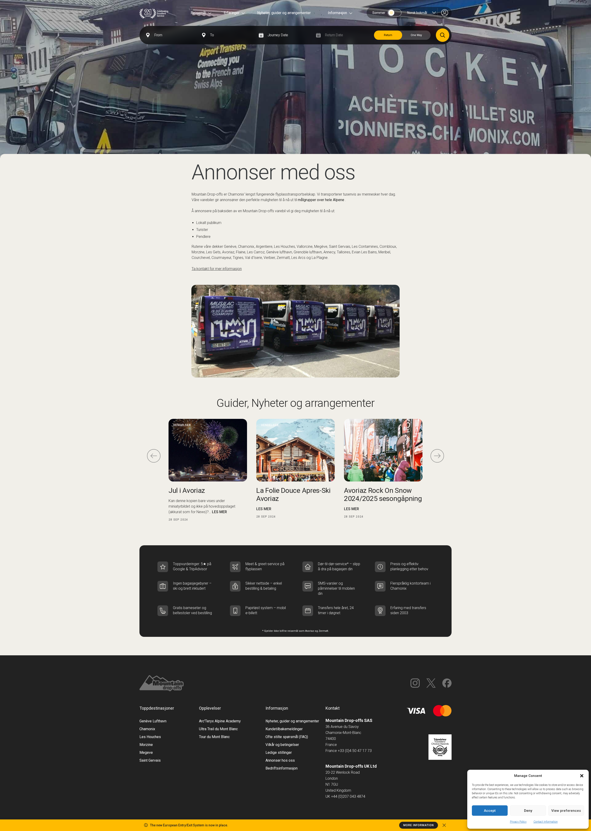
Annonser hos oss (280, 760)
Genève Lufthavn (152, 721)
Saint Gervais (150, 760)
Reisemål (198, 13)
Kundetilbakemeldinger (284, 729)
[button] (581, 775)
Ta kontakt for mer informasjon (217, 269)
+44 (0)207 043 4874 (348, 796)
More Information (418, 825)
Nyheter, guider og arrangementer (284, 13)
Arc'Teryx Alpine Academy (220, 721)
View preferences (566, 811)
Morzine (146, 744)
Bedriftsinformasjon (281, 768)
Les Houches (150, 737)
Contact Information (546, 821)
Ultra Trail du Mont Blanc (218, 729)
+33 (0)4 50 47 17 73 (355, 750)
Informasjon (337, 13)
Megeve (146, 752)
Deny (528, 811)
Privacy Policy (518, 821)
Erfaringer (231, 13)
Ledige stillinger (278, 752)
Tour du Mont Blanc (214, 737)
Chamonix (147, 729)
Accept (490, 811)
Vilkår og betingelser (282, 744)
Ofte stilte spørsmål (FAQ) (286, 737)
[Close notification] (444, 825)
